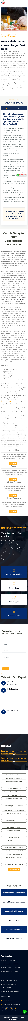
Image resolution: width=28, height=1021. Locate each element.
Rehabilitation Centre (9, 981)
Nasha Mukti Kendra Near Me (12, 964)
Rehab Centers (7, 988)
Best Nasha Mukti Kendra (10, 991)
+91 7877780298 (12, 685)
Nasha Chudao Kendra (10, 971)
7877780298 (23, 175)
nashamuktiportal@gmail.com (12, 1004)
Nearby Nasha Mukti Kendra (11, 967)
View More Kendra (14, 869)
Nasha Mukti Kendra (9, 960)
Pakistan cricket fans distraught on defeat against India (13, 759)
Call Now (13, 463)
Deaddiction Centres (9, 984)
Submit (6, 669)
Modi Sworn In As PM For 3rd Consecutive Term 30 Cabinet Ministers (13, 752)
